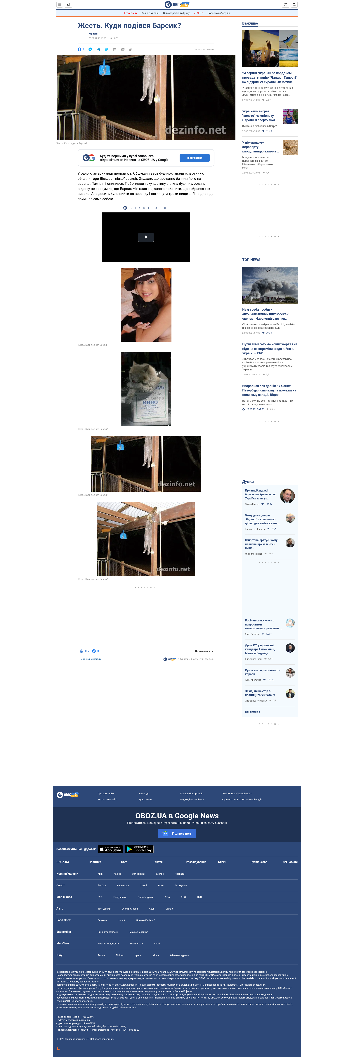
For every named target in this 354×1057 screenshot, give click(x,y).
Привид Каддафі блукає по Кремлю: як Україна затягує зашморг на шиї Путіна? (260, 495)
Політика (95, 862)
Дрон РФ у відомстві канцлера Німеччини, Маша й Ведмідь (260, 649)
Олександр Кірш (253, 659)
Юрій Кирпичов (253, 680)
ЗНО (183, 897)
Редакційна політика (91, 659)
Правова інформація (191, 793)
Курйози (93, 33)
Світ (124, 862)
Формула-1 (181, 885)
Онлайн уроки (146, 897)
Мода (156, 955)
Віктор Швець (252, 504)
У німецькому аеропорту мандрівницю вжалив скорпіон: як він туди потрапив (259, 147)
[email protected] (99, 1029)
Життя (158, 862)
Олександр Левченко (256, 700)
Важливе (250, 23)
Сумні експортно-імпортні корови (263, 672)
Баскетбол (123, 885)
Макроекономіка (138, 932)
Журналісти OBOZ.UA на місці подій (242, 799)
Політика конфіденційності (237, 793)
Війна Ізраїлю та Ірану (176, 13)
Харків (117, 873)
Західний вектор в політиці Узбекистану (260, 693)
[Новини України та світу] (169, 660)
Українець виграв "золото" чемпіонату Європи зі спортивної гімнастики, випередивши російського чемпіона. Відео (259, 116)
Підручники (119, 897)
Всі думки (251, 712)
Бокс (161, 885)
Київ (100, 873)
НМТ (199, 897)
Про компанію (106, 793)
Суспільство (259, 862)
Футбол (102, 885)
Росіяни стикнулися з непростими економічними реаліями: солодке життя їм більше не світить (262, 624)
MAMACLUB (136, 943)
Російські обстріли (219, 13)
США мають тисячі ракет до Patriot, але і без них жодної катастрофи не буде (268, 326)
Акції (151, 908)
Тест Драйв (104, 908)
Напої (122, 920)
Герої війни (130, 13)
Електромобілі (130, 908)
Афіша (101, 955)
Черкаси (180, 873)
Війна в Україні (150, 13)
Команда (144, 793)
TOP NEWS (251, 259)
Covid (157, 943)
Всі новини (290, 862)
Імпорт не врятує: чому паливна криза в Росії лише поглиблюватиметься (261, 544)
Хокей (143, 885)
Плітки (120, 955)
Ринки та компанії (108, 932)
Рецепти (102, 920)
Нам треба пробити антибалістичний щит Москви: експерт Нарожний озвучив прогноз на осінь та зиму (265, 314)
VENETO (199, 13)
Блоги (222, 862)
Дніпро (160, 873)
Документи (145, 799)
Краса (138, 955)
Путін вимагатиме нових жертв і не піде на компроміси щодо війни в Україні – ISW (269, 348)
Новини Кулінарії (145, 920)
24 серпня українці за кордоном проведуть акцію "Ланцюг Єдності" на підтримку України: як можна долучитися (269, 77)
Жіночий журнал (179, 955)
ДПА (167, 897)
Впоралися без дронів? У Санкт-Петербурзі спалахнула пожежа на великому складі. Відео (269, 390)
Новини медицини (108, 943)
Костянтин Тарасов (255, 529)
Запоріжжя (138, 873)
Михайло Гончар (254, 554)
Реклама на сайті (107, 799)
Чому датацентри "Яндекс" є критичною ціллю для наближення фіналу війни (261, 519)
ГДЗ (100, 897)
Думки (248, 481)
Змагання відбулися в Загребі (260, 126)
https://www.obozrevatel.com (177, 971)
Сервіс (169, 908)
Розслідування (196, 862)
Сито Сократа (252, 634)
